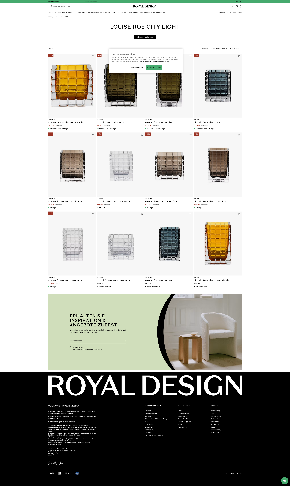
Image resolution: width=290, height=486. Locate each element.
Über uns (148, 410)
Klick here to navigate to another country (61, 422)
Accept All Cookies (154, 67)
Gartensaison (215, 419)
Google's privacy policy (161, 61)
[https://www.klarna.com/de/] (68, 473)
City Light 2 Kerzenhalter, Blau (207, 122)
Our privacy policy (146, 61)
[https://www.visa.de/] (52, 473)
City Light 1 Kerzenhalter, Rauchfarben (162, 201)
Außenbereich (182, 427)
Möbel (180, 410)
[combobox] (238, 2)
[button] (238, 2)
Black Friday (215, 427)
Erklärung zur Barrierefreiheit (154, 435)
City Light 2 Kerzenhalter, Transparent (113, 201)
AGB (146, 421)
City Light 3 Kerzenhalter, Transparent (65, 280)
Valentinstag (215, 410)
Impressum (149, 427)
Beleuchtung (182, 416)
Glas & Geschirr (183, 419)
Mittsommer (215, 421)
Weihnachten (215, 432)
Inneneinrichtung (183, 413)
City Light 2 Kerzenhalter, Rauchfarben (65, 201)
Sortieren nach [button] (235, 48)
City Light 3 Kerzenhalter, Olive (158, 122)
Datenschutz (149, 424)
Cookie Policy (149, 430)
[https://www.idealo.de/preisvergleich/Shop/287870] (77, 473)
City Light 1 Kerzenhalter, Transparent (113, 280)
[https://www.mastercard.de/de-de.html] (60, 473)
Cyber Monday (216, 430)
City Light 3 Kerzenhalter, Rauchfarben (211, 201)
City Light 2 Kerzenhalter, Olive (110, 122)
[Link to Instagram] (55, 463)
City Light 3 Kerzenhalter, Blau (158, 280)
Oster (212, 413)
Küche (180, 424)
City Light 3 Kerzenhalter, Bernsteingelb (211, 280)
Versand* (148, 416)
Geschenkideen (216, 416)
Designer (148, 432)
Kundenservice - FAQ (152, 413)
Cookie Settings (137, 67)
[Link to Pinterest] (61, 463)
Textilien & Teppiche (184, 421)
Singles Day (215, 424)
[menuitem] (52, 12)
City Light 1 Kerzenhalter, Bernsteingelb (65, 122)
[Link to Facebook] (50, 463)
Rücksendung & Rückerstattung (156, 419)
